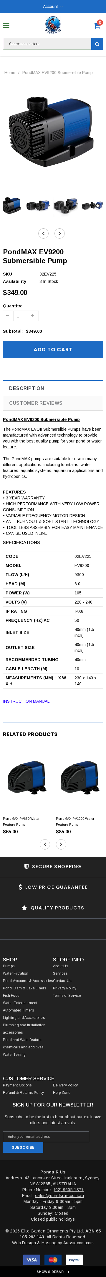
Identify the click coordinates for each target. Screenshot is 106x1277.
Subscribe (23, 1147)
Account (50, 6)
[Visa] (32, 1260)
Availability (14, 281)
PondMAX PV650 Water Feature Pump (21, 821)
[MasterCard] (53, 1260)
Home (9, 72)
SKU (7, 274)
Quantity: (12, 306)
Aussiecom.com (78, 1242)
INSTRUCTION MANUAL (26, 701)
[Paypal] (74, 1260)
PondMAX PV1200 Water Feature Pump (75, 821)
